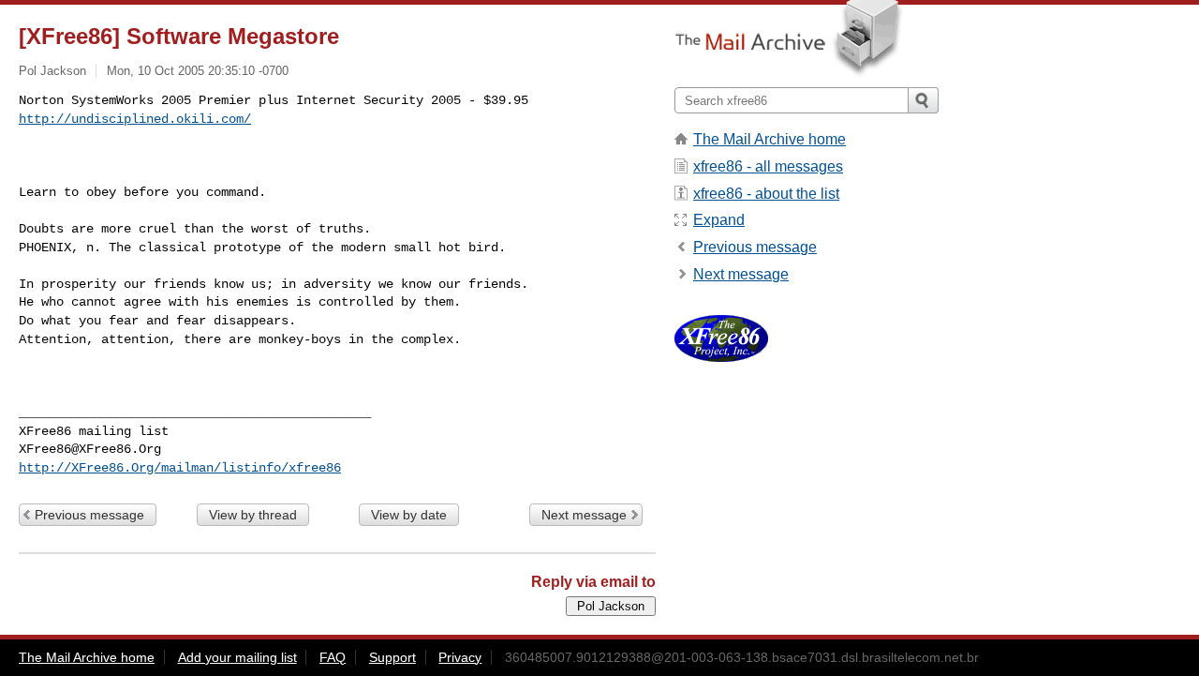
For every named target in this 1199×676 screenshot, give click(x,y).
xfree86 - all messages (768, 166)
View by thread (253, 514)
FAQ (332, 657)
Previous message (89, 514)
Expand (719, 220)
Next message (584, 514)
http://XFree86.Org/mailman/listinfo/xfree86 (180, 467)
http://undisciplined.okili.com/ (135, 119)
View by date (409, 514)
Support (392, 657)
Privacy (459, 657)
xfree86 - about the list (766, 194)
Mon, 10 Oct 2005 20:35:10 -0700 (198, 71)
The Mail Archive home (769, 139)
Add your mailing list (237, 657)
